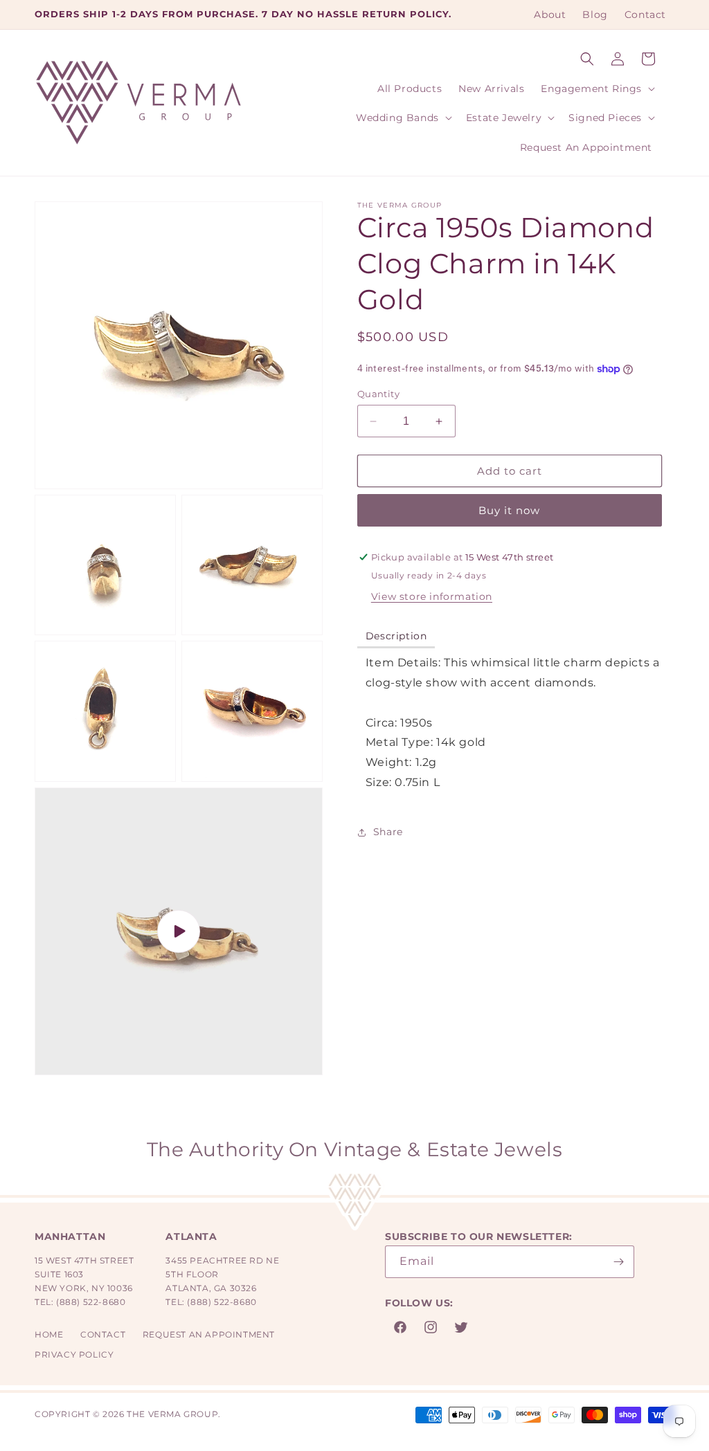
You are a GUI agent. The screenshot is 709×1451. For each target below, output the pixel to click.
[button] (587, 59)
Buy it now (509, 510)
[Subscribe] (618, 1261)
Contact (102, 1334)
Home (49, 1334)
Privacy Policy (74, 1354)
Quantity (378, 393)
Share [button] (388, 831)
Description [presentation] (396, 636)
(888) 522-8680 (90, 1302)
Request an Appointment (209, 1334)
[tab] (396, 637)
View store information (431, 596)
